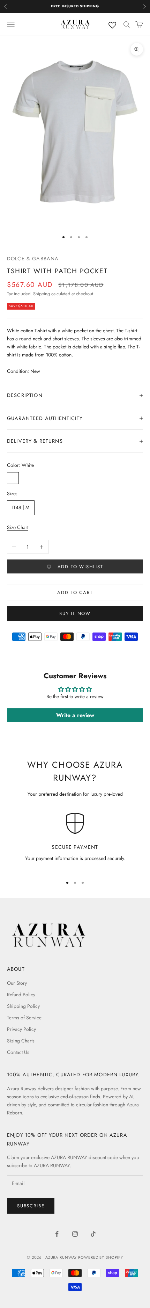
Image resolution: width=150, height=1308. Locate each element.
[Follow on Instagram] (75, 1233)
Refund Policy (21, 994)
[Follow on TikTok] (93, 1233)
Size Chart (17, 527)
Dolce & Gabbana (33, 258)
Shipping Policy (23, 1006)
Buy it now (75, 613)
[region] (75, 841)
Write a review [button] (75, 715)
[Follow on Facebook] (56, 1233)
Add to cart (74, 592)
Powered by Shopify (100, 1257)
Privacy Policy (21, 1029)
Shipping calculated (51, 293)
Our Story (17, 983)
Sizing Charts (21, 1040)
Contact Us (18, 1052)
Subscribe (30, 1205)
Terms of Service (24, 1017)
